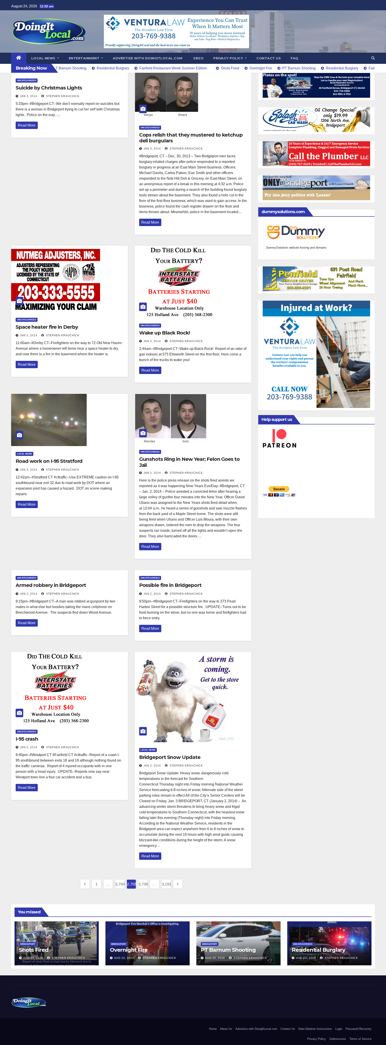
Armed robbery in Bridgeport (51, 585)
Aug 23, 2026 (33, 958)
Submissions (337, 1039)
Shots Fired (33, 950)
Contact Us (268, 58)
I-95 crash (27, 739)
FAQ (294, 58)
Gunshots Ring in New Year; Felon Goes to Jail (189, 462)
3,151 (166, 884)
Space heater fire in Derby (47, 327)
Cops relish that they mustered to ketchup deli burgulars (191, 138)
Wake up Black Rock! (164, 333)
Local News (44, 58)
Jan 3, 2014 (28, 96)
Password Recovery (358, 1028)
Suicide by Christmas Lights (49, 88)
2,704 (119, 884)
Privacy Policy (228, 58)
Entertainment (85, 58)
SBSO (198, 58)
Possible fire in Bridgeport (170, 585)
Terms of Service (360, 1039)
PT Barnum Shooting (228, 950)
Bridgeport (27, 944)
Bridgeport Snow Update (169, 757)
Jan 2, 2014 (152, 472)
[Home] (18, 58)
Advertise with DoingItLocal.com (148, 58)
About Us (226, 1028)
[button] (373, 58)
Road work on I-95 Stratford (49, 461)
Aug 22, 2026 (124, 958)
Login (338, 1028)
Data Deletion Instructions (315, 1028)
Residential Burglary (318, 950)
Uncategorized (26, 80)
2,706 (142, 884)
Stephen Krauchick (62, 96)
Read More (27, 125)
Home (213, 1028)
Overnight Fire (129, 950)
